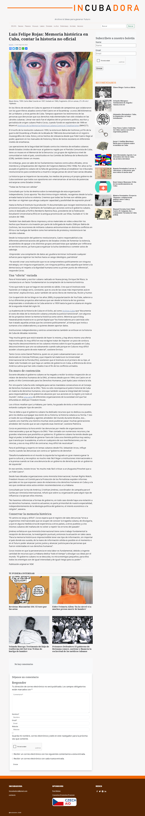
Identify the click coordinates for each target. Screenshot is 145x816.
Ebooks (20, 26)
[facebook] (97, 791)
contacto (12, 795)
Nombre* (15, 714)
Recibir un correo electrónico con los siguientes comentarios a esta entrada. (49, 754)
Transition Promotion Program (63, 795)
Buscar (130, 26)
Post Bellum (56, 791)
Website (15, 726)
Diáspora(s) (64, 26)
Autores (73, 26)
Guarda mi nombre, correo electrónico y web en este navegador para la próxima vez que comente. (49, 737)
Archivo (80, 26)
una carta (28, 397)
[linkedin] (105, 791)
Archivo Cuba (68, 310)
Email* (14, 720)
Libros (42, 26)
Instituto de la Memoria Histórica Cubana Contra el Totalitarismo (48, 125)
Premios (28, 26)
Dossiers (49, 26)
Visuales (35, 26)
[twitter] (99, 791)
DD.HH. (14, 26)
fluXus (56, 26)
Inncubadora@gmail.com (18, 791)
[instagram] (102, 791)
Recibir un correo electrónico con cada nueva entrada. (39, 758)
